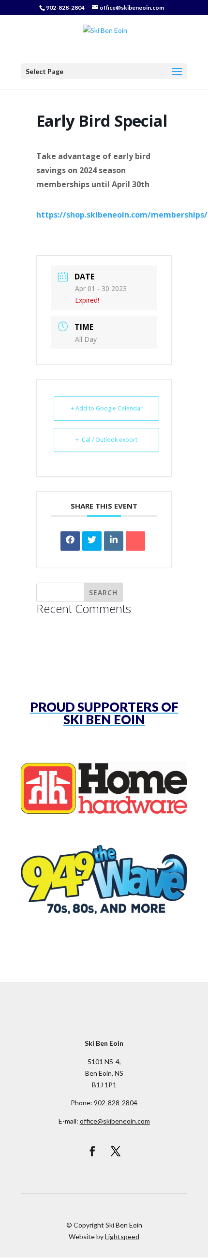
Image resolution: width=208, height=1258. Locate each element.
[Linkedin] (113, 541)
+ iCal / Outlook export (106, 440)
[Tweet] (92, 541)
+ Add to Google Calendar (107, 408)
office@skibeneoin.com (115, 1121)
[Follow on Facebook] (92, 1151)
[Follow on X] (115, 1151)
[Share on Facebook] (70, 541)
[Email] (135, 541)
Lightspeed (122, 1236)
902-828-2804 (65, 7)
